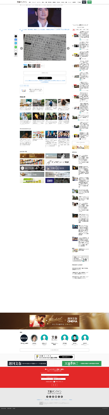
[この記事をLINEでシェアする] (16, 47)
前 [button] (21, 48)
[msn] (59, 397)
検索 (80, 2)
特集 (43, 2)
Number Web (3, 408)
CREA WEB (9, 408)
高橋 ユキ (82, 130)
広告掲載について (39, 399)
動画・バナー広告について (55, 399)
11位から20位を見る (80, 142)
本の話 (14, 408)
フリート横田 (82, 70)
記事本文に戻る (45, 72)
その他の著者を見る (54, 349)
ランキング (34, 2)
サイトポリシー (64, 399)
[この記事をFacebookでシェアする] (16, 40)
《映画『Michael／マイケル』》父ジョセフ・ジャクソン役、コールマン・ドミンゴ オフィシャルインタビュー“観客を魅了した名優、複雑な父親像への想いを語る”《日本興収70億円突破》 (25, 142)
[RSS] (62, 397)
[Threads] (53, 397)
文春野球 (74, 2)
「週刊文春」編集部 (83, 58)
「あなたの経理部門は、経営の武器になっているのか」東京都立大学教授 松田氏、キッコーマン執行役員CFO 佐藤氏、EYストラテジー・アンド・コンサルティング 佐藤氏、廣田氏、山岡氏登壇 (64, 143)
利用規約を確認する (49, 381)
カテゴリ (38, 2)
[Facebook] (47, 397)
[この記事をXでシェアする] (16, 36)
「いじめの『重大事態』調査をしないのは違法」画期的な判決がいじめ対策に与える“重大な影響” (45, 30)
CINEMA (62, 2)
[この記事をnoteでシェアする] (15, 50)
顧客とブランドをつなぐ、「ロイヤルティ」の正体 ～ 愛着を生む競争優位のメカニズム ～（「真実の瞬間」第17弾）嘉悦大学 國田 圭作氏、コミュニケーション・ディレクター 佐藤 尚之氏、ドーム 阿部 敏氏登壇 (51, 143)
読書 (66, 2)
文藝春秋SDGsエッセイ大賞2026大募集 (38, 140)
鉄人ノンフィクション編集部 (84, 49)
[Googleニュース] (56, 397)
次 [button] (68, 48)
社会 (27, 85)
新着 (30, 2)
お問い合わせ (47, 399)
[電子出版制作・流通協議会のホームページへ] (41, 403)
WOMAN (58, 2)
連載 (46, 2)
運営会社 (70, 399)
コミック (69, 2)
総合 (83, 27)
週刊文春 (49, 2)
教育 (25, 85)
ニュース (21, 85)
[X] (50, 397)
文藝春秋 (54, 2)
